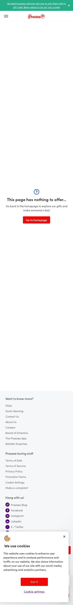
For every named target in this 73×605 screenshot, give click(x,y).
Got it (34, 582)
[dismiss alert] (69, 5)
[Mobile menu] (7, 16)
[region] (34, 566)
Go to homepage (36, 220)
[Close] (64, 536)
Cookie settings (34, 591)
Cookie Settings (14, 482)
